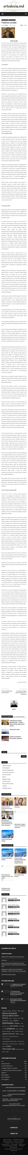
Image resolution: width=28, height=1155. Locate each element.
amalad (4, 1090)
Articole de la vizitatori (8, 772)
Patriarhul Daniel (5, 1043)
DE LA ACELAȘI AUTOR (19, 716)
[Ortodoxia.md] (14, 6)
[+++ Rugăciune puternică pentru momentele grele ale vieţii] (5, 986)
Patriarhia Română (6, 1038)
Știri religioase (6, 768)
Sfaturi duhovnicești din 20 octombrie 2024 (15, 1087)
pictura (3, 1046)
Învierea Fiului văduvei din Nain (8, 974)
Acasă (2, 17)
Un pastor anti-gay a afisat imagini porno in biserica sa (21, 692)
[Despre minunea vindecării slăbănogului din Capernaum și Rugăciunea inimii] (21, 852)
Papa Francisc (5, 1036)
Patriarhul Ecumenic (14, 1043)
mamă (17, 1028)
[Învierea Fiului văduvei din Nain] (7, 834)
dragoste (16, 1020)
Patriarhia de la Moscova (13, 1036)
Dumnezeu (7, 1023)
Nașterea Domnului (8, 1034)
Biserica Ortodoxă (9, 1013)
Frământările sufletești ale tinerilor (10, 1145)
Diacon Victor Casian (13, 905)
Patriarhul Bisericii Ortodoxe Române (9, 1041)
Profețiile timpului (6, 788)
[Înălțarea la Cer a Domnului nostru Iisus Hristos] (7, 801)
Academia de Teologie (6, 1011)
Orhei (17, 1034)
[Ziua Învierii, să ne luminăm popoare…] (7, 883)
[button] (2, 14)
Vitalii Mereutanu (12, 932)
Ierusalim (4, 1026)
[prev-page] (2, 744)
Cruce (10, 1020)
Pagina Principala (6, 765)
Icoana (22, 1023)
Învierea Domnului (13, 1147)
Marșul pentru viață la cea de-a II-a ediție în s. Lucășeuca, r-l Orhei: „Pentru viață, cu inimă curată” (13, 970)
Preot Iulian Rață (8, 1049)
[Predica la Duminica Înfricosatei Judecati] (5, 738)
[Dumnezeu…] (21, 801)
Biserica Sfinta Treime (7, 783)
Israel (3, 1028)
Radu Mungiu (5, 1099)
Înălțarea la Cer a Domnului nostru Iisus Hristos (6, 808)
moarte (13, 1031)
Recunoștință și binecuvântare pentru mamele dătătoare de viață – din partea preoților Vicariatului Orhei (13, 965)
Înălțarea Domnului (7, 1139)
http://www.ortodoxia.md (12, 901)
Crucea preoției (14, 1144)
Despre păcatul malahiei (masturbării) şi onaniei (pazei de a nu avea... (18, 1000)
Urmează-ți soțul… (15, 729)
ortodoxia (22, 1034)
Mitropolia (21, 1028)
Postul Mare (21, 1145)
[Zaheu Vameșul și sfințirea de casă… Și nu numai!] (7, 869)
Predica (8, 1046)
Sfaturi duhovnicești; (20, 1049)
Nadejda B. (11, 925)
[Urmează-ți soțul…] (5, 731)
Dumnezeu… (17, 807)
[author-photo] (14, 707)
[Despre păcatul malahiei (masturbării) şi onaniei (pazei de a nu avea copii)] (5, 1001)
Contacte (4, 786)
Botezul (10, 1018)
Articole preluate (16, 17)
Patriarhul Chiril (21, 1041)
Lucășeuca (10, 1028)
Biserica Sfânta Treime (10, 1015)
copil (22, 1018)
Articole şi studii (8, 17)
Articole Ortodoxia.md (7, 770)
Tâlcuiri (4, 777)
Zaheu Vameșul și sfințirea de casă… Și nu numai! (7, 876)
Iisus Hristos (14, 1026)
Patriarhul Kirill (21, 1043)
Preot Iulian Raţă (12, 898)
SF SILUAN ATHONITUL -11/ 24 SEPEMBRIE (16, 1090)
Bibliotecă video (6, 779)
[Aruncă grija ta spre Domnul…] (21, 869)
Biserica (22, 1011)
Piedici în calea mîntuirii (19, 1141)
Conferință (15, 1018)
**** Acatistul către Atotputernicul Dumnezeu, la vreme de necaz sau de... (17, 993)
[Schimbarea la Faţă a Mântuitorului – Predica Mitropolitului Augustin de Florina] (5, 722)
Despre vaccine (22, 1144)
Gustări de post (6, 781)
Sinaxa (3, 1051)
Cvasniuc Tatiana (12, 918)
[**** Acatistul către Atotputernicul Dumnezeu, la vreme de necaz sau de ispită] (5, 993)
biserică (5, 1018)
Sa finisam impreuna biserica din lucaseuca (13, 1149)
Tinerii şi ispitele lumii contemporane (6, 691)
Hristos (16, 1023)
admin (6, 25)
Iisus (8, 1026)
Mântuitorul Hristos (19, 1031)
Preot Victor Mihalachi (14, 912)
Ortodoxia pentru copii (9, 1142)
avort (18, 1011)
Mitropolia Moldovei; (6, 1031)
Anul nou (14, 1011)
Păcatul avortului (18, 1142)
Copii (19, 1018)
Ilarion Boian (21, 1026)
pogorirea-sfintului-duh (8, 1141)
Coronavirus (5, 1020)
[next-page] (5, 744)
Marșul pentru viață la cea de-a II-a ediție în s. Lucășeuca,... (20, 826)
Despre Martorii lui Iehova (18, 1139)
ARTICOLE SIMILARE (7, 716)
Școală (7, 1051)
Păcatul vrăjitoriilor (5, 1144)
